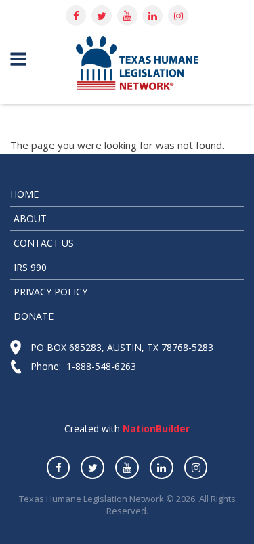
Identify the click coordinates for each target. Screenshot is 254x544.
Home (24, 194)
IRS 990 (30, 267)
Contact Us (44, 242)
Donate (34, 316)
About (30, 218)
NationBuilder (155, 428)
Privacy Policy (50, 291)
